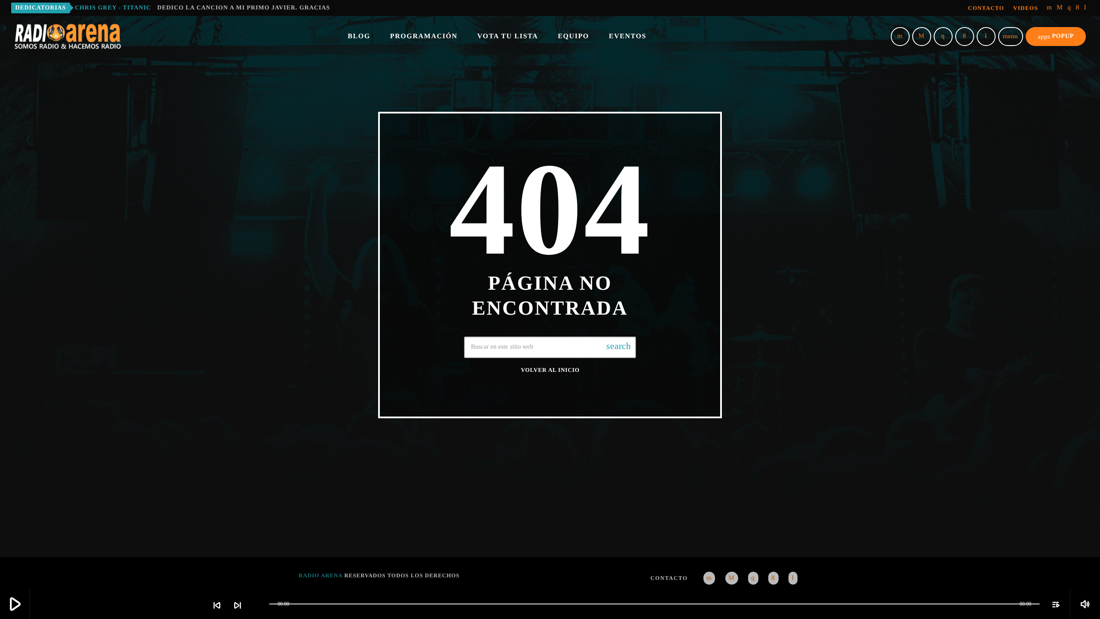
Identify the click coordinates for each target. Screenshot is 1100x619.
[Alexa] (1085, 8)
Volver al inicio (550, 370)
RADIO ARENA (320, 575)
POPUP (1056, 36)
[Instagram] (1069, 8)
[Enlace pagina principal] (68, 36)
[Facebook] (1077, 8)
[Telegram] (1060, 8)
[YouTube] (1049, 8)
